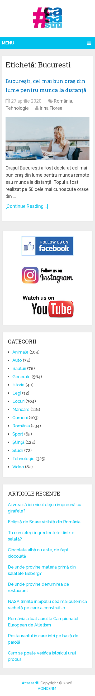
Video (18, 466)
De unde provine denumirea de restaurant (38, 587)
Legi (16, 393)
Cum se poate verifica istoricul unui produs (42, 656)
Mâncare (21, 409)
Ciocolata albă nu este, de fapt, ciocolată (38, 553)
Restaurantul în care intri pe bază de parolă (43, 639)
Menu (8, 42)
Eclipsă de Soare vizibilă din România (44, 521)
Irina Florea (51, 108)
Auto (17, 360)
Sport (17, 434)
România (63, 101)
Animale (20, 352)
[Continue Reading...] (27, 206)
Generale (21, 376)
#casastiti (30, 683)
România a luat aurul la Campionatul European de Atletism (43, 622)
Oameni (20, 417)
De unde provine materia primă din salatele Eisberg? (42, 570)
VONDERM (47, 688)
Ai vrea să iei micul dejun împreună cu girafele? (44, 508)
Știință (18, 442)
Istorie (18, 384)
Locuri (18, 401)
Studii (17, 450)
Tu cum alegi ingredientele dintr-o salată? (41, 536)
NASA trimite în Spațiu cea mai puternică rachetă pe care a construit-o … (47, 604)
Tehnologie (17, 108)
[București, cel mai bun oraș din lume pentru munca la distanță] (47, 138)
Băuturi (19, 368)
